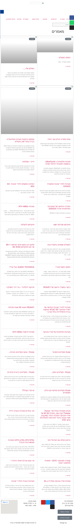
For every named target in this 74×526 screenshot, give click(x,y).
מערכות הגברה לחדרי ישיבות (22, 481)
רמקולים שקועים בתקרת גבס (59, 245)
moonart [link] (70, 523)
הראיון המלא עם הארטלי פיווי (59, 440)
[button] (61, 19)
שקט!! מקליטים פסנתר (61, 352)
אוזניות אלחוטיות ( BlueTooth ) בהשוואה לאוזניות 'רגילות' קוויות (57, 162)
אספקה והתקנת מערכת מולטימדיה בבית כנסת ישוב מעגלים (20, 140)
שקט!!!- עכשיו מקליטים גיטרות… (21, 352)
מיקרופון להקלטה (27, 224)
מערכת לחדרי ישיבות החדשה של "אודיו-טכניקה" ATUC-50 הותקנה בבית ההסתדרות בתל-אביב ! (56, 309)
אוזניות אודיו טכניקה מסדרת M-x (57, 481)
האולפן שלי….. (28, 68)
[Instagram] (71, 27)
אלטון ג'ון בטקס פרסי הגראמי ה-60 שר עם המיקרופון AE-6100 (20, 246)
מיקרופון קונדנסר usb (61, 224)
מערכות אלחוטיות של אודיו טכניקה (56, 332)
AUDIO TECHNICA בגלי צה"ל (21, 267)
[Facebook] (71, 17)
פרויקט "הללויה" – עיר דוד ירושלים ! (20, 287)
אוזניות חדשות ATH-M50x (23, 332)
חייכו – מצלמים (28, 161)
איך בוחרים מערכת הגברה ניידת (21, 411)
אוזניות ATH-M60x (26, 206)
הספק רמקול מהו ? (63, 267)
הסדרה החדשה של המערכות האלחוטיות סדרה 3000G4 (59, 207)
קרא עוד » (67, 66)
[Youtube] (43, 502)
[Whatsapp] (71, 22)
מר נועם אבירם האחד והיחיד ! (22, 460)
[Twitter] (48, 502)
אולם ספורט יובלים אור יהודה (59, 139)
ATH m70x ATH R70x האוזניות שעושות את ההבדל (21, 441)
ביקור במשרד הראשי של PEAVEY (56, 287)
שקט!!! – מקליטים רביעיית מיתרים (20, 372)
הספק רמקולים (64, 57)
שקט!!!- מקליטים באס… (60, 372)
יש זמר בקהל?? (28, 390)
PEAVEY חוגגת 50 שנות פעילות (21, 307)
